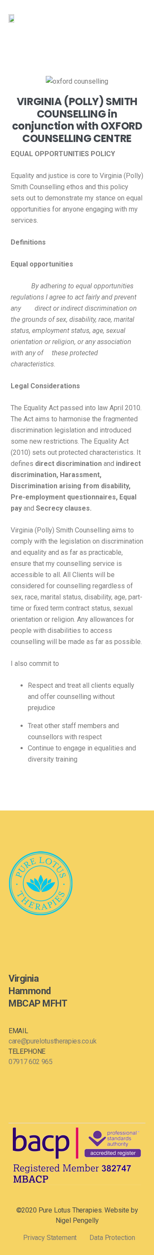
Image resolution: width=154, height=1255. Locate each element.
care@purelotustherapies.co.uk (53, 1041)
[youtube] (39, 935)
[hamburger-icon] (135, 18)
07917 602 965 (31, 1062)
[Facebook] (10, 935)
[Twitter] (25, 935)
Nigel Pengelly (77, 1220)
